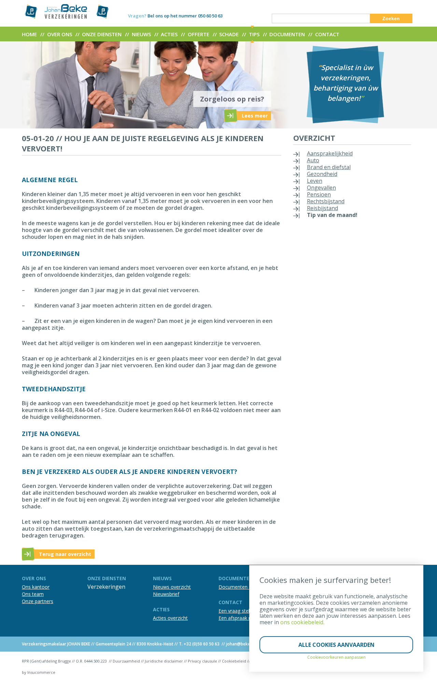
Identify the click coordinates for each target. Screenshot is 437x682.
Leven (314, 181)
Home (29, 34)
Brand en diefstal (329, 167)
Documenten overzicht (243, 587)
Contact (327, 34)
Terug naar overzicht (65, 554)
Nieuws (141, 34)
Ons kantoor (36, 587)
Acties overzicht (170, 618)
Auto (313, 160)
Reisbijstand (322, 208)
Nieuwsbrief (166, 594)
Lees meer (255, 115)
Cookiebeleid (234, 661)
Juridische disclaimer (164, 661)
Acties (169, 34)
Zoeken (391, 18)
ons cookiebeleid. (302, 622)
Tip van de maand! (332, 215)
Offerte (198, 34)
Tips (254, 34)
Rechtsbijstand (325, 201)
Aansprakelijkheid (330, 153)
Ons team (33, 594)
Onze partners (37, 601)
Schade (229, 34)
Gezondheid (322, 174)
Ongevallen (321, 187)
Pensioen (319, 194)
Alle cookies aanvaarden (336, 645)
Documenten (287, 34)
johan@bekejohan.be (246, 644)
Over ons (59, 34)
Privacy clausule (202, 661)
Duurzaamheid (126, 661)
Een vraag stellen (237, 611)
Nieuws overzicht (172, 587)
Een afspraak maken (241, 618)
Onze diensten (102, 34)
